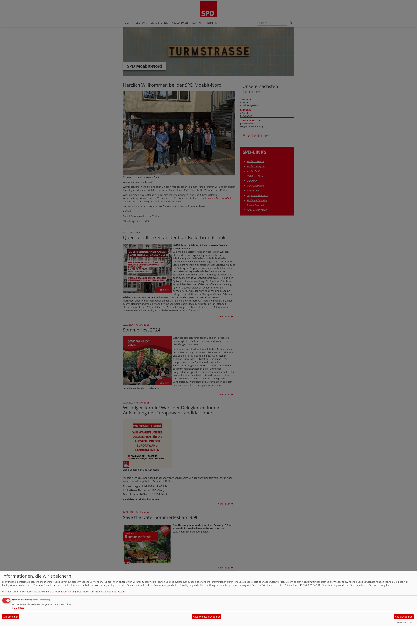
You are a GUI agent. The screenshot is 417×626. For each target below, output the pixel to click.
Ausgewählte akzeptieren (207, 616)
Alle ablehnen (10, 616)
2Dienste (18, 607)
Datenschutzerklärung (64, 591)
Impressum (118, 591)
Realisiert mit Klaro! (405, 622)
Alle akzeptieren (404, 616)
